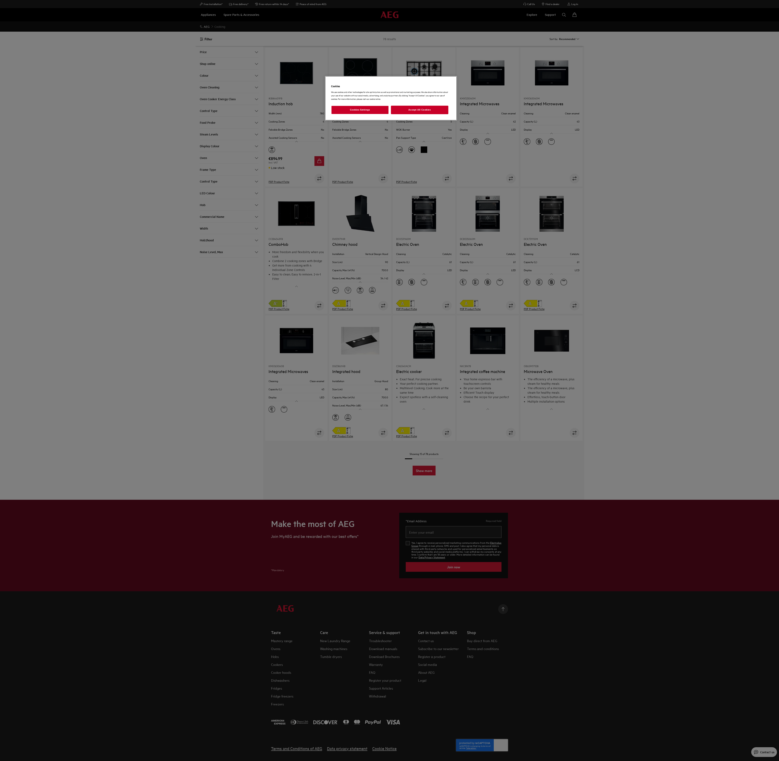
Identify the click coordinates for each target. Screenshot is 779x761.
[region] (391, 98)
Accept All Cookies (419, 110)
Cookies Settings (360, 110)
